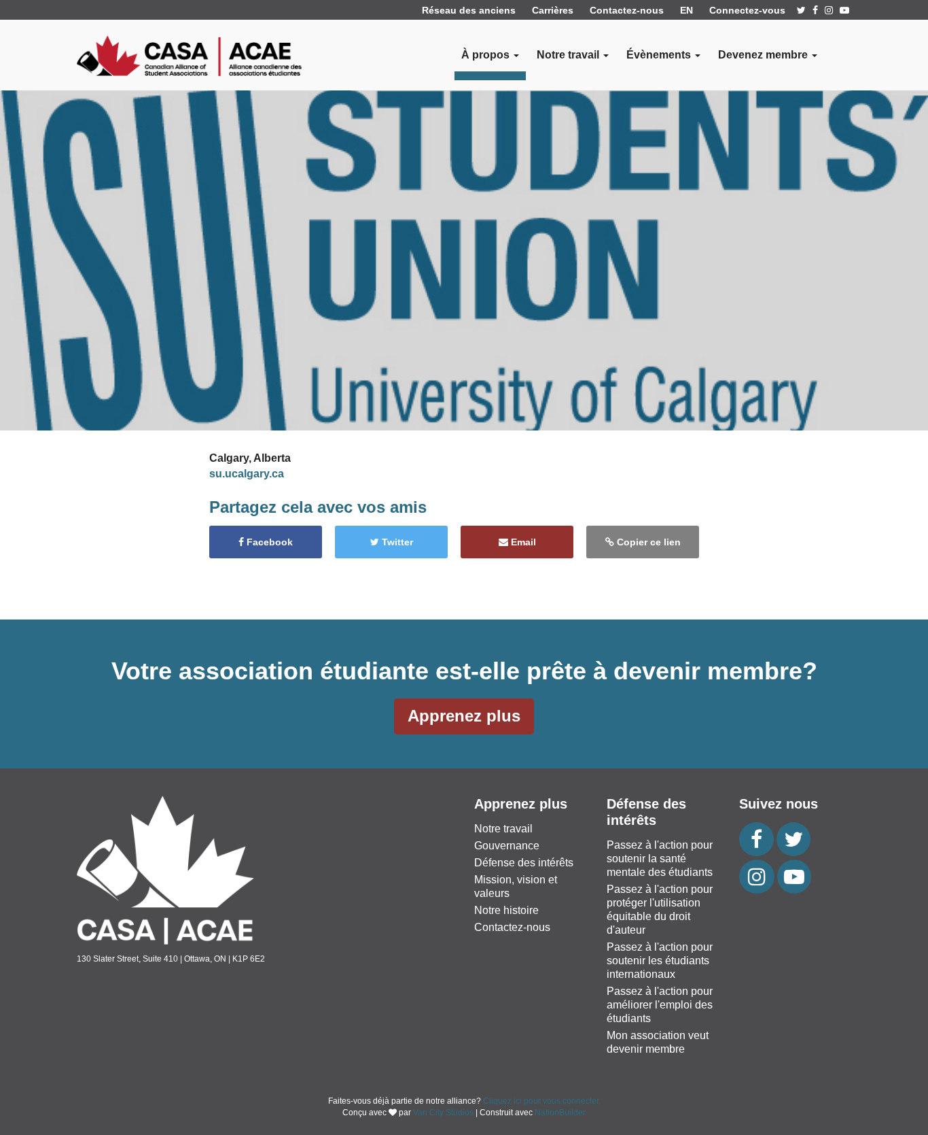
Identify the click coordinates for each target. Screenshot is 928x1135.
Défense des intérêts (523, 862)
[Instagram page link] (829, 10)
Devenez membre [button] (764, 55)
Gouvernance (506, 845)
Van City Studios (443, 1112)
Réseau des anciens (469, 10)
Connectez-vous (747, 10)
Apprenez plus (464, 716)
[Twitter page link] (801, 10)
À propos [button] (486, 55)
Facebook (268, 542)
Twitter (396, 542)
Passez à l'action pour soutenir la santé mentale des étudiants (660, 858)
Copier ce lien (647, 542)
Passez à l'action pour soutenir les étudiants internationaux (660, 960)
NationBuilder (560, 1112)
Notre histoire (506, 910)
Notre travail (503, 828)
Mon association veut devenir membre (658, 1042)
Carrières (552, 10)
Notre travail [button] (569, 55)
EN (686, 10)
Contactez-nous (627, 10)
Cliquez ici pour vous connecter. (542, 1101)
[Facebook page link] (815, 10)
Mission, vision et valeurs (515, 886)
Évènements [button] (660, 55)
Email (522, 542)
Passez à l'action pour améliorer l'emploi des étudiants (660, 1004)
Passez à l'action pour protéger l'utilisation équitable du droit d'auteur (660, 909)
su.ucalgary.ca (246, 473)
